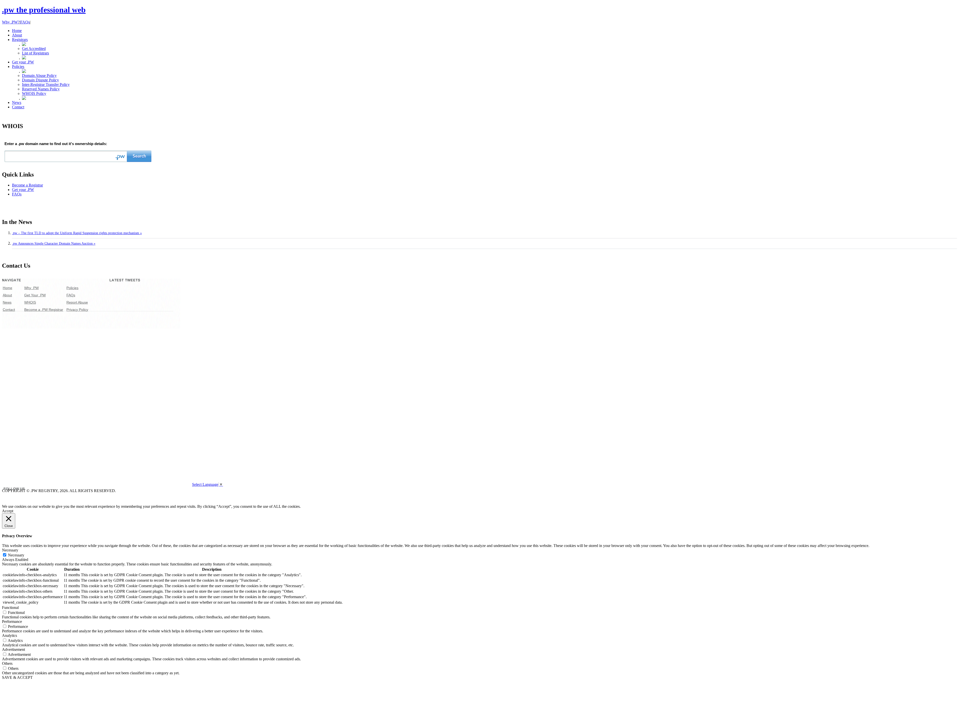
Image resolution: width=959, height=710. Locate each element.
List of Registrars (35, 53)
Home (7, 288)
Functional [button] (10, 607)
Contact (9, 310)
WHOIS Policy (34, 93)
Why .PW (31, 288)
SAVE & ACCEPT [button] (17, 677)
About (7, 295)
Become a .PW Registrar (43, 310)
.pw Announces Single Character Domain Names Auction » (53, 243)
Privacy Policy (77, 310)
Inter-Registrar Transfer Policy (46, 84)
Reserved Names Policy (41, 89)
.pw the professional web (44, 9)
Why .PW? (10, 22)
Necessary (16, 555)
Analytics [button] (9, 635)
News (7, 302)
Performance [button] (12, 621)
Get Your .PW (35, 295)
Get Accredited (34, 48)
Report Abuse (77, 302)
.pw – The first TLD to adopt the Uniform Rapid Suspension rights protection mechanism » (77, 233)
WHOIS (30, 302)
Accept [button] (7, 511)
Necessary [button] (10, 550)
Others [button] (7, 663)
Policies (72, 288)
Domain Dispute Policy (40, 80)
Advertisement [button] (13, 649)
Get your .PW (23, 189)
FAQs (25, 22)
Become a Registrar (27, 185)
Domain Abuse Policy (39, 75)
